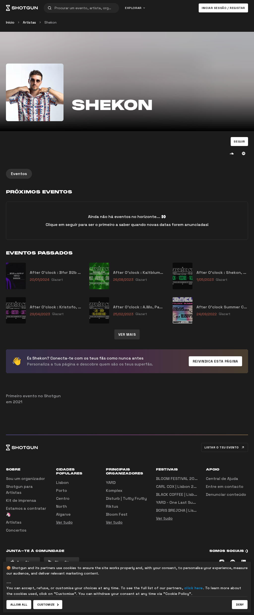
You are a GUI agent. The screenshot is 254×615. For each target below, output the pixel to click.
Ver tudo (64, 522)
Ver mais (127, 334)
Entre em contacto (224, 486)
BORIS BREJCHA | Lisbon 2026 (184, 510)
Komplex (114, 490)
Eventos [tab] (19, 173)
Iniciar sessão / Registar (223, 8)
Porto (61, 490)
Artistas (29, 22)
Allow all (18, 605)
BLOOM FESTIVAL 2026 (177, 478)
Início (10, 22)
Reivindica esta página (215, 361)
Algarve (63, 514)
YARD (111, 482)
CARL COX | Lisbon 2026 (178, 486)
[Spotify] (243, 153)
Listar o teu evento (221, 447)
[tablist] (127, 174)
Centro (62, 498)
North (61, 506)
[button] (239, 141)
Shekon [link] (50, 22)
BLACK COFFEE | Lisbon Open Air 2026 (191, 494)
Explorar (133, 8)
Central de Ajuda (222, 478)
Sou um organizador (25, 478)
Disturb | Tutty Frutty (126, 498)
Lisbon (62, 482)
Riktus (112, 506)
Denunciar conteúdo (226, 494)
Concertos (16, 530)
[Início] (22, 8)
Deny (240, 605)
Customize (46, 605)
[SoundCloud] (231, 153)
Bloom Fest (116, 514)
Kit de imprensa (21, 500)
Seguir (239, 142)
